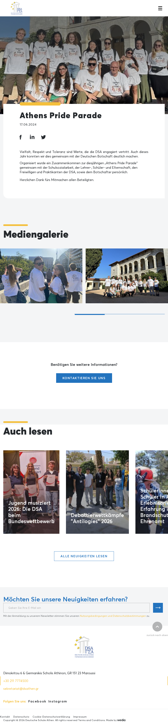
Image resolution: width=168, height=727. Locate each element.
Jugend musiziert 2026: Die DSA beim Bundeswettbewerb (31, 512)
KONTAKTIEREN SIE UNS (84, 378)
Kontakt (5, 716)
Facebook (37, 701)
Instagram (57, 701)
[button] (160, 8)
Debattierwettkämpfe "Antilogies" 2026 (97, 518)
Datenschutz (21, 716)
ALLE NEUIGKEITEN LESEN (83, 556)
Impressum (80, 716)
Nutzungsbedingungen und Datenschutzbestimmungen (113, 615)
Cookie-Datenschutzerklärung (51, 716)
